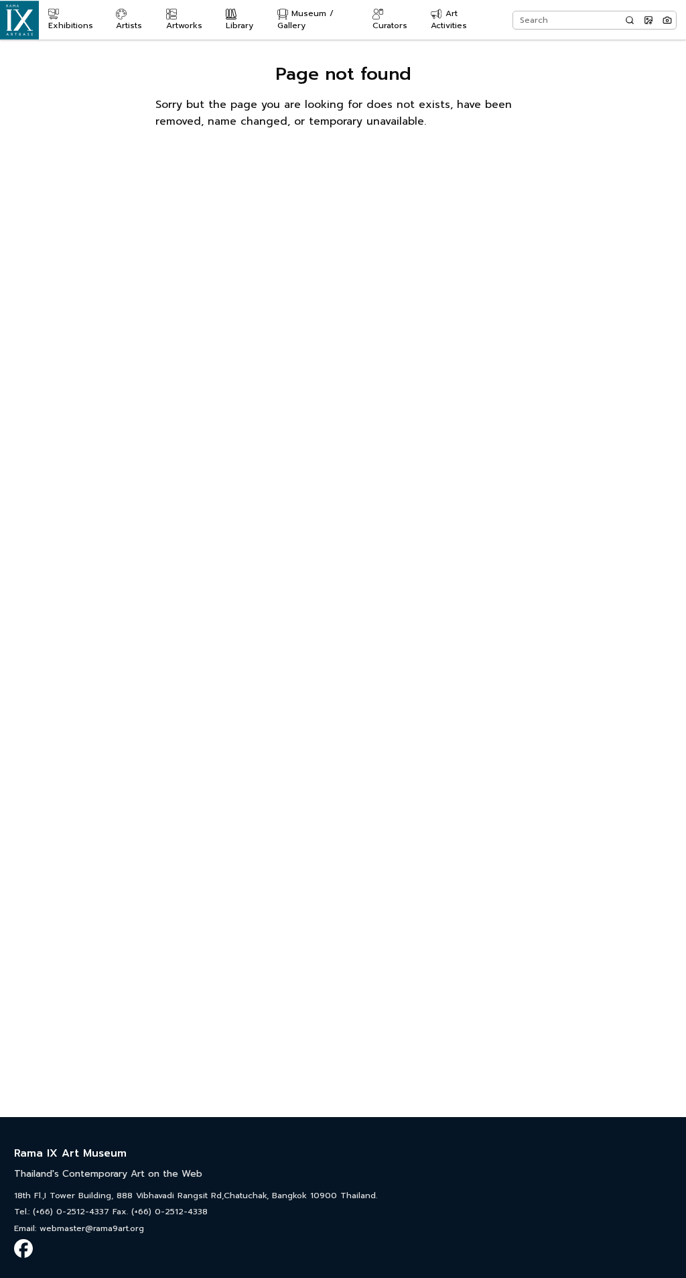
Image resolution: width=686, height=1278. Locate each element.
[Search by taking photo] (667, 20)
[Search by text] (629, 20)
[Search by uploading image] (648, 20)
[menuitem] (76, 20)
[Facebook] (23, 1248)
